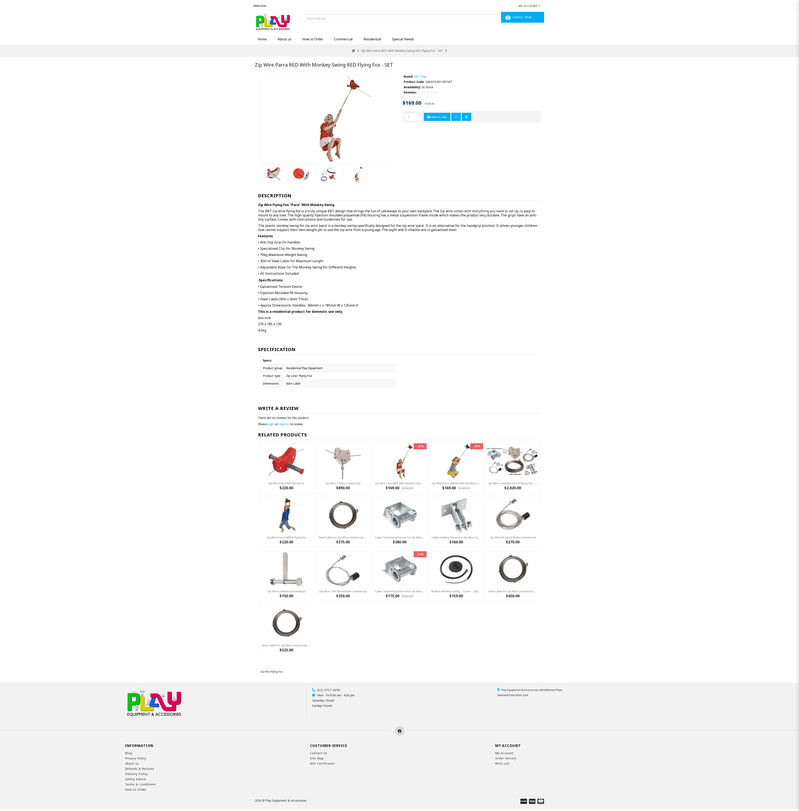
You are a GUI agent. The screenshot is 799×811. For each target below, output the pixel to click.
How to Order (312, 39)
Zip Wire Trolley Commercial (342, 483)
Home (262, 39)
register (284, 424)
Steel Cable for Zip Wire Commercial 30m (513, 591)
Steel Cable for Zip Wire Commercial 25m (343, 537)
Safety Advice (135, 779)
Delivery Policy (136, 774)
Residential (372, 39)
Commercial (343, 39)
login (271, 424)
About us (285, 39)
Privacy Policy (135, 758)
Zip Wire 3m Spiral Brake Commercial (513, 537)
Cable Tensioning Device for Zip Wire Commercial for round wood (417, 591)
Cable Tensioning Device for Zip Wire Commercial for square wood (417, 537)
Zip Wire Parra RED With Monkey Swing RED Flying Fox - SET (402, 51)
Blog (128, 753)
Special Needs (403, 39)
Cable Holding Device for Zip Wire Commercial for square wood (471, 537)
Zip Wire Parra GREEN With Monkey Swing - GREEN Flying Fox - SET (473, 483)
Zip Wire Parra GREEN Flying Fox (286, 537)
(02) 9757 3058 (328, 690)
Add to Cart (439, 117)
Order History (505, 758)
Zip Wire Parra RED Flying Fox (286, 483)
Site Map (317, 758)
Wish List (502, 763)
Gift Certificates (322, 763)
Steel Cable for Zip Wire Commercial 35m (287, 645)
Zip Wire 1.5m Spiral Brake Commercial (343, 591)
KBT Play (420, 76)
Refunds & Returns (139, 769)
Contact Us (318, 753)
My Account (504, 753)
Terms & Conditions (140, 784)
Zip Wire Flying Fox (271, 671)
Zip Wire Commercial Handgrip (286, 591)
